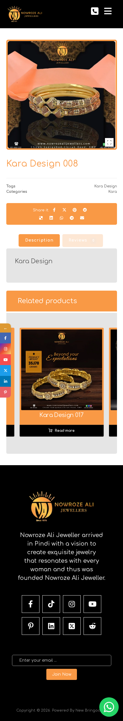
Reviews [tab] (82, 240)
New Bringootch (91, 710)
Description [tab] (39, 240)
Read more (64, 431)
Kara (112, 192)
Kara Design (105, 186)
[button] (108, 11)
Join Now (61, 674)
